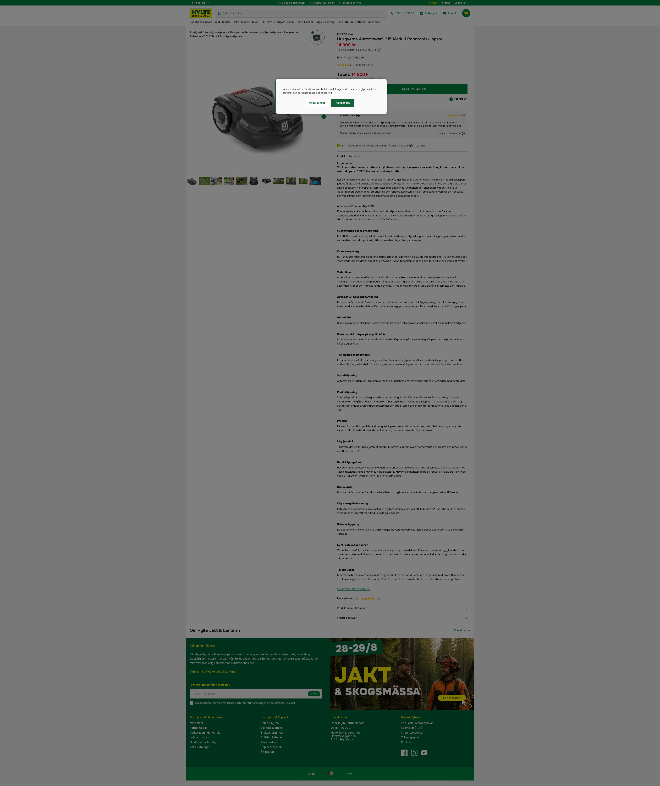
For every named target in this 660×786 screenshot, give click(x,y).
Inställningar (317, 102)
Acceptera (343, 102)
